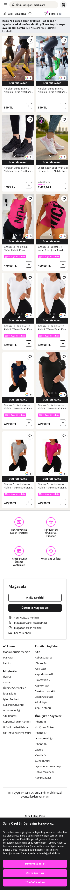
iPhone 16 (40, 744)
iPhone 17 (40, 732)
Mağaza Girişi (35, 597)
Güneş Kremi (42, 760)
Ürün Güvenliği (11, 710)
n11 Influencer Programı (17, 732)
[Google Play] (23, 805)
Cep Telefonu (43, 708)
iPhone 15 (40, 721)
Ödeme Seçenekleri (14, 688)
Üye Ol (7, 676)
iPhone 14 (40, 663)
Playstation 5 (42, 680)
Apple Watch (42, 685)
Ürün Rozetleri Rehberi (16, 727)
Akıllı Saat (40, 668)
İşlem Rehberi (11, 699)
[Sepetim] (63, 5)
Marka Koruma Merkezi (16, 652)
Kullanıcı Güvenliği (13, 704)
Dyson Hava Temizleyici (48, 766)
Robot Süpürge (43, 657)
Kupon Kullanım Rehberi (17, 721)
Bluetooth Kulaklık (45, 691)
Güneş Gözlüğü (44, 738)
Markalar (8, 657)
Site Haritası (10, 716)
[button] (15, 77)
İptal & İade (10, 693)
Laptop (39, 749)
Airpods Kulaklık (44, 674)
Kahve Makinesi (44, 772)
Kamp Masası (43, 777)
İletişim (7, 663)
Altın (37, 652)
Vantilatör (40, 755)
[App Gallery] (45, 805)
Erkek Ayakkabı (44, 696)
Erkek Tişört (41, 702)
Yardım (7, 682)
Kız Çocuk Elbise (44, 727)
